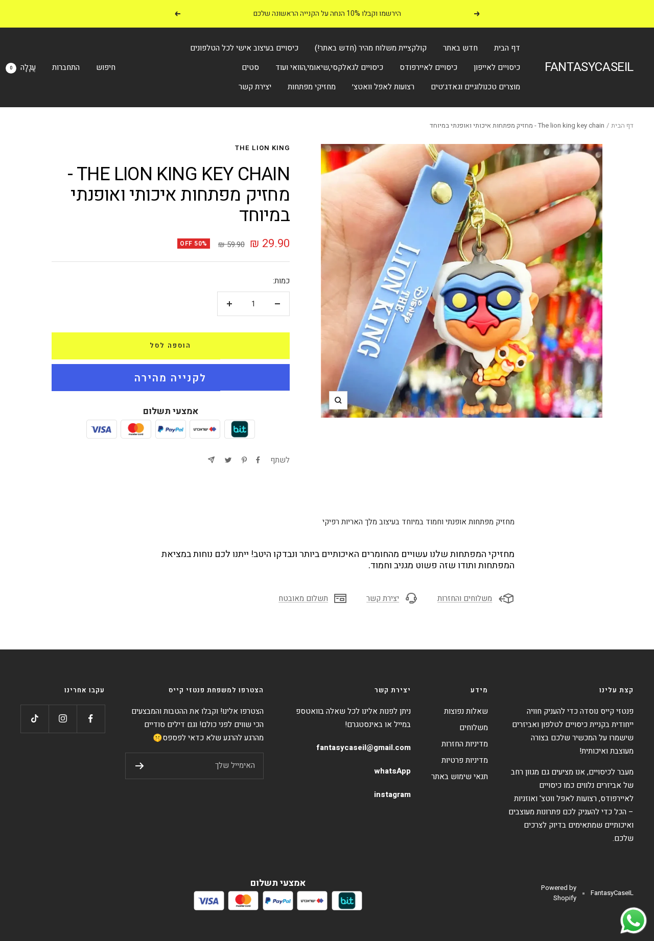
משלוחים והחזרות (464, 598)
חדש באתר (460, 48)
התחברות (66, 67)
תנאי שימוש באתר (459, 776)
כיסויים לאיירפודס (428, 67)
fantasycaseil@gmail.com (363, 747)
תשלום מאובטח (303, 598)
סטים (250, 67)
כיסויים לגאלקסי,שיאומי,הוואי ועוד (329, 67)
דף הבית (507, 48)
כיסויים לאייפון (497, 67)
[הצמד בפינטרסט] (244, 460)
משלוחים (473, 727)
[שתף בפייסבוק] (258, 460)
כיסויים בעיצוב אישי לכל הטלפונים (244, 48)
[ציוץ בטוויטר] (228, 460)
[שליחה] (139, 765)
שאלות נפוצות (466, 711)
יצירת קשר (255, 86)
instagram (392, 794)
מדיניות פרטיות (464, 760)
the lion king (262, 148)
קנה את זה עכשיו (171, 377)
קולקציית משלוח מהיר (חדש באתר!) (371, 48)
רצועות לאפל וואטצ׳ (383, 86)
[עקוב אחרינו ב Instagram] (63, 719)
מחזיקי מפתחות (312, 86)
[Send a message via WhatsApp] (633, 920)
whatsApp (393, 771)
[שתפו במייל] (211, 459)
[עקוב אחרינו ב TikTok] (34, 719)
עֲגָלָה (23, 67)
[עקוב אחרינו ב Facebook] (91, 719)
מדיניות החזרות (464, 744)
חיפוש (105, 67)
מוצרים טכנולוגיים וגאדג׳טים (475, 86)
